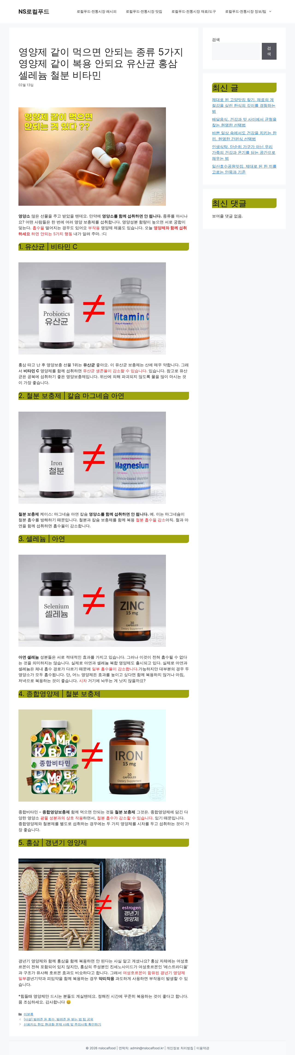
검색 (216, 39)
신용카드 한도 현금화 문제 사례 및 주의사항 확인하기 (62, 1024)
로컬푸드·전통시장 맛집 (144, 11)
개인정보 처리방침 (180, 1048)
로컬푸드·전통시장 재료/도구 (193, 11)
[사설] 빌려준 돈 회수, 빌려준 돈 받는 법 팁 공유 (58, 1019)
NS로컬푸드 (33, 11)
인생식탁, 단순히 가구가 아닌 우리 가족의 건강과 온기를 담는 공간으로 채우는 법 (243, 152)
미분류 (28, 1014)
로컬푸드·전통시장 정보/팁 (245, 11)
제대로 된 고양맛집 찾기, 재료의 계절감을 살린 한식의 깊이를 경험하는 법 (243, 105)
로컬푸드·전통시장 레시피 (97, 11)
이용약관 (202, 1048)
